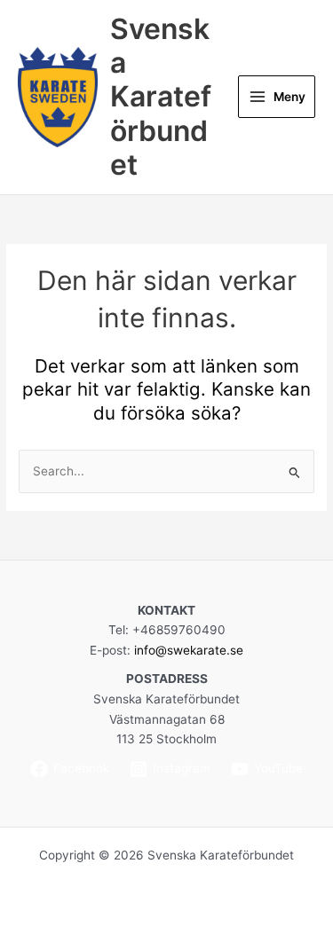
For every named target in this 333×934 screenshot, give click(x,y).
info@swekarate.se (188, 650)
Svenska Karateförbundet (160, 97)
